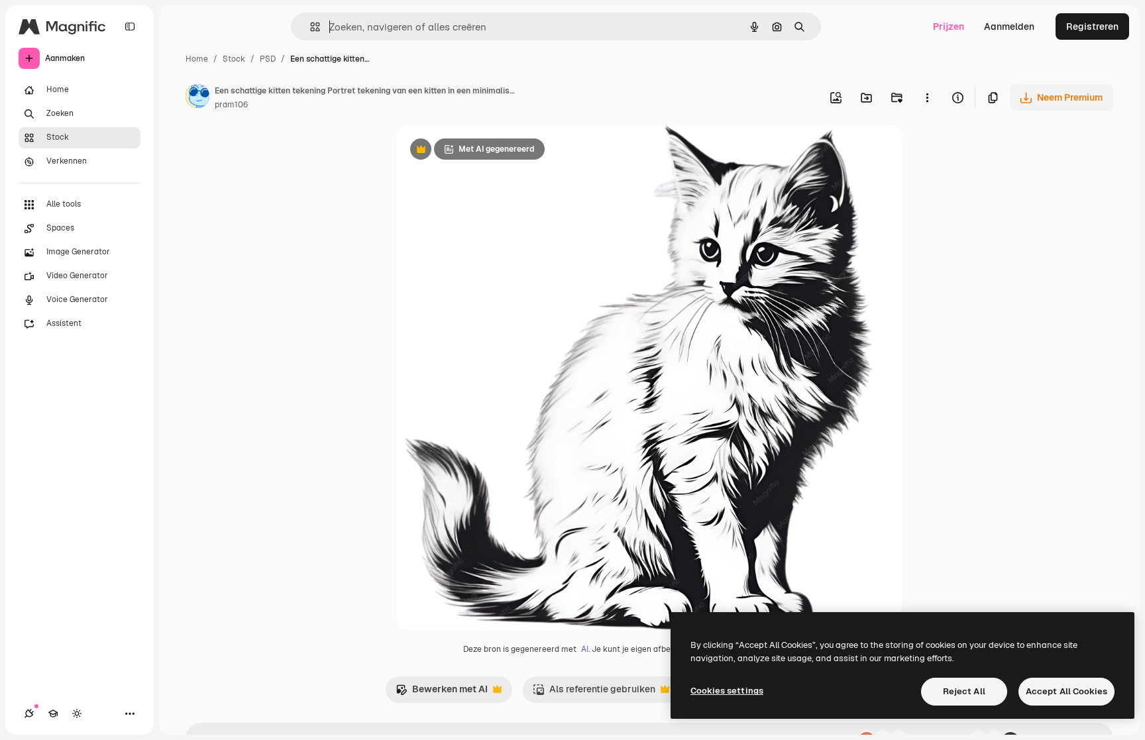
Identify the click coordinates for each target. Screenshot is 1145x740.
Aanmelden (1009, 26)
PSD (268, 59)
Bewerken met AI (442, 692)
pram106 (231, 104)
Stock (234, 59)
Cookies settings (726, 690)
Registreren (1092, 26)
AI (584, 649)
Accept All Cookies (1066, 691)
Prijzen (948, 26)
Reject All (964, 691)
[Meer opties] (927, 97)
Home (197, 59)
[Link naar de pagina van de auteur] (197, 98)
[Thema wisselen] (76, 713)
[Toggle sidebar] (129, 26)
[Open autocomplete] (310, 27)
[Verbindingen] (29, 713)
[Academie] (53, 713)
